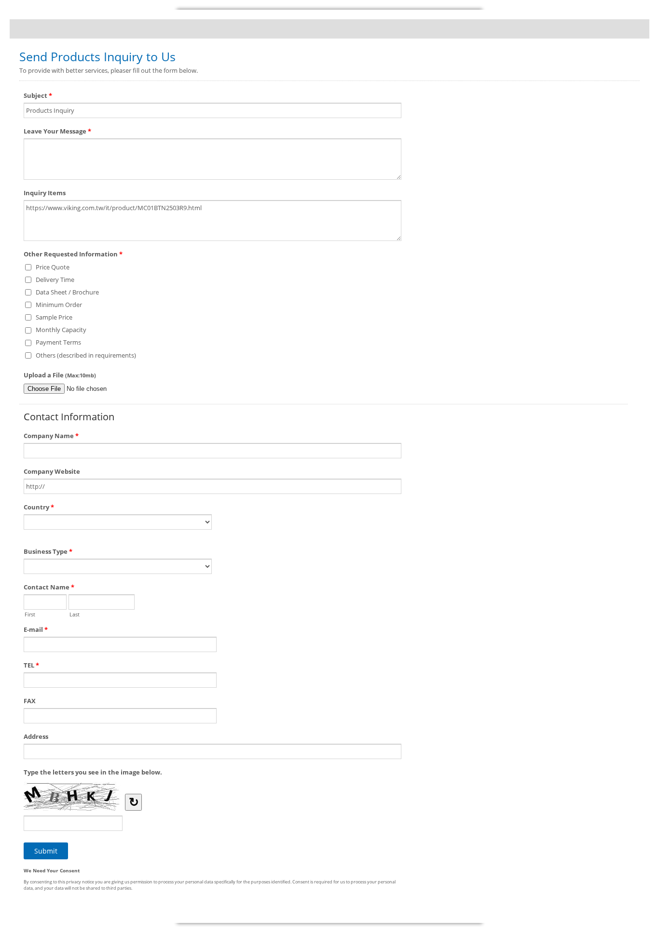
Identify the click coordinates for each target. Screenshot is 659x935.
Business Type (48, 551)
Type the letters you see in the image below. (93, 772)
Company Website (52, 471)
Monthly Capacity (61, 329)
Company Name (51, 435)
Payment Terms (58, 342)
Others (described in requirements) (86, 355)
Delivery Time (55, 279)
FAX (30, 700)
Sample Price (54, 317)
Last (74, 613)
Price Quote (52, 267)
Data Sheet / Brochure (67, 292)
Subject (38, 95)
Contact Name (49, 587)
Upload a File (60, 375)
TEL (31, 665)
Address (36, 736)
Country (39, 507)
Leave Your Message (57, 131)
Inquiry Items (45, 192)
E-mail (36, 629)
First (30, 613)
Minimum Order (59, 304)
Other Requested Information (73, 254)
